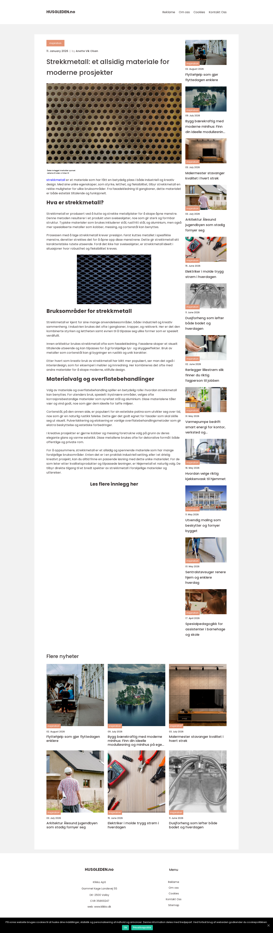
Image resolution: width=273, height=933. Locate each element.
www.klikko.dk (102, 907)
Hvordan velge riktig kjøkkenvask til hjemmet (205, 476)
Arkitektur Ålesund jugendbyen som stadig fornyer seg (205, 225)
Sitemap (173, 905)
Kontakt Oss (218, 12)
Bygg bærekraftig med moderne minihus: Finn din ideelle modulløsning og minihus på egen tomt (205, 127)
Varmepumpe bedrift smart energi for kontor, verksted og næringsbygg (205, 427)
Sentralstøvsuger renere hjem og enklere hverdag (205, 577)
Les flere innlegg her (114, 484)
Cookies (199, 12)
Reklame (168, 12)
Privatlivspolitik (142, 927)
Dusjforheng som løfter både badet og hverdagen (204, 323)
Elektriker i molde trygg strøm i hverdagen (204, 274)
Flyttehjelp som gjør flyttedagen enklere (201, 77)
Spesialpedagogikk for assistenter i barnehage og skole (205, 629)
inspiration (55, 43)
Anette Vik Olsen (87, 51)
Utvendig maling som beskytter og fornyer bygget (203, 525)
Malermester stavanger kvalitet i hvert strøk (205, 176)
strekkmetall (55, 180)
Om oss (184, 12)
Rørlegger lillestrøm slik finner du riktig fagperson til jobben (204, 375)
